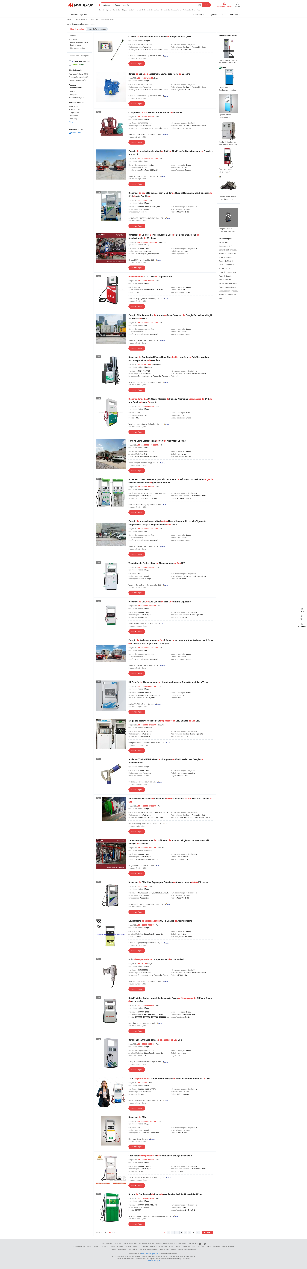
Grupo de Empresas (77, 80)
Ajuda (212, 14)
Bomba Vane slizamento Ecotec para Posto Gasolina (159, 74)
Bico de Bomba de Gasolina (229, 283)
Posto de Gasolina (189, 10)
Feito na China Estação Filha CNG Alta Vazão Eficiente (157, 441)
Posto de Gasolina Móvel (228, 272)
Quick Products (132, 1249)
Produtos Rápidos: (105, 10)
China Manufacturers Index (148, 1249)
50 (115, 1232)
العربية (178, 1246)
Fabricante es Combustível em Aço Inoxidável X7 (161, 1155)
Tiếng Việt (216, 1246)
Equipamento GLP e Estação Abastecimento (160, 921)
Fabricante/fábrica (79, 74)
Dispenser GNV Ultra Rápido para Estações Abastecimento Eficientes (168, 882)
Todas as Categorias (78, 14)
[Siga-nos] (205, 1243)
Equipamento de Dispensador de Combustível (235, 287)
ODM (73, 94)
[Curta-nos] (200, 1243)
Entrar (237, 6)
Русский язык (162, 1246)
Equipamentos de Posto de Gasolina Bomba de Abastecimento (228, 62)
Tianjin (73, 106)
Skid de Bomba (224, 268)
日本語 (112, 1246)
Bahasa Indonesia (228, 1246)
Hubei (73, 119)
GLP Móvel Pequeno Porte (150, 276)
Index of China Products (168, 1249)
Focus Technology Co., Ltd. (150, 1254)
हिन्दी (193, 1246)
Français (120, 1246)
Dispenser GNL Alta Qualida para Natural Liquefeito (159, 601)
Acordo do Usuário (130, 1243)
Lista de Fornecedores (97, 29)
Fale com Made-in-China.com (165, 1243)
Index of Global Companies (187, 1249)
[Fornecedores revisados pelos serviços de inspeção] (79, 61)
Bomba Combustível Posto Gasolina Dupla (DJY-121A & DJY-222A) (165, 1194)
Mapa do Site (182, 1243)
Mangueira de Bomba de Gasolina (231, 291)
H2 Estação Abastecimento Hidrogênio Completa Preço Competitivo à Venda (168, 682)
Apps (222, 14)
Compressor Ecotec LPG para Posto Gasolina (155, 112)
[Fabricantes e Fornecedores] (80, 4)
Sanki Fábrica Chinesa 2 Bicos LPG (155, 1040)
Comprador (197, 14)
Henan (73, 115)
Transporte (73, 39)
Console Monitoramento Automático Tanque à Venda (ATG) (159, 36)
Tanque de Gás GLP (226, 261)
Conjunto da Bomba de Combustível (147, 10)
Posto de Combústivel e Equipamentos (79, 43)
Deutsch (136, 1246)
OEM (73, 91)
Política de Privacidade (146, 1243)
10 (105, 1232)
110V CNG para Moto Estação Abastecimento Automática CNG (169, 1078)
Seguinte (206, 1232)
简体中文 (97, 1246)
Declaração (118, 1243)
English (89, 1246)
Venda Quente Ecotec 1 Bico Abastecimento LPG (156, 563)
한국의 (171, 1246)
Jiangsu (74, 112)
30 (110, 1232)
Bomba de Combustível (227, 294)
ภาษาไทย (201, 1246)
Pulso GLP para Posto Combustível (156, 959)
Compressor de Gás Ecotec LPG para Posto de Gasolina (227, 231)
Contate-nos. (76, 132)
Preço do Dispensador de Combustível (233, 265)
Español (128, 1246)
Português (144, 1246)
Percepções (192, 1243)
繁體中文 (105, 1246)
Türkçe (208, 1246)
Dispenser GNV (137, 1117)
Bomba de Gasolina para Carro (171, 10)
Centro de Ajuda (107, 1243)
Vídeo (98, 112)
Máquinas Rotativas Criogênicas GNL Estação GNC (164, 720)
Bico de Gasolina (225, 279)
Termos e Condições (153, 1261)
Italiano (152, 1246)
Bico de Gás (116, 10)
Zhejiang (74, 109)
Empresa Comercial (78, 77)
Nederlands (186, 1246)
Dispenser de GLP (128, 10)
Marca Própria (76, 97)
